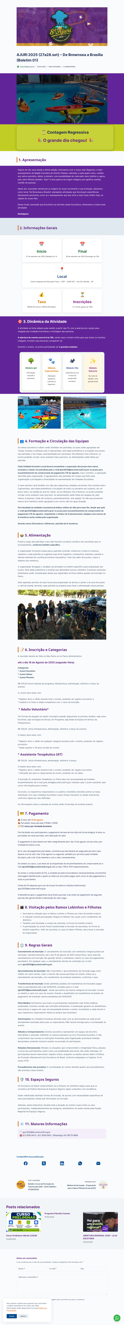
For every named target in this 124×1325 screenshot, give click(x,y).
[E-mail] (98, 1163)
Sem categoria (55, 67)
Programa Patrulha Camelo (57, 1213)
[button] (19, 98)
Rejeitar (23, 1316)
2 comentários (69, 67)
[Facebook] (26, 1163)
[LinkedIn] (62, 1163)
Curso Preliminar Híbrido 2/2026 (21, 1235)
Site (82, 1269)
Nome (21, 1269)
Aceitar (11, 1316)
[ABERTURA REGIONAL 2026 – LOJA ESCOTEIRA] (100, 1222)
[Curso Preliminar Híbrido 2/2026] (23, 1222)
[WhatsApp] (80, 1163)
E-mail (53, 1269)
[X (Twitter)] (44, 1163)
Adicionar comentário (28, 1277)
